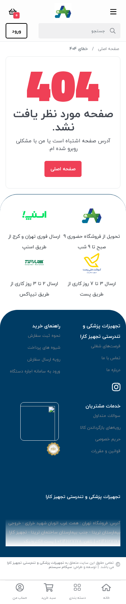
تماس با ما (111, 358)
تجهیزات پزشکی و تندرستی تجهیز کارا (35, 563)
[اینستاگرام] (116, 387)
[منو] (113, 12)
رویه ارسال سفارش (43, 359)
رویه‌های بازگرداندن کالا (100, 427)
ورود (16, 31)
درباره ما (113, 370)
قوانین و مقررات (105, 451)
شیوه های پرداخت (44, 347)
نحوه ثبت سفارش (44, 335)
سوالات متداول (106, 415)
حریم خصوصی (107, 439)
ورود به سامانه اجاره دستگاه (35, 371)
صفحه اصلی (108, 48)
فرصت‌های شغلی (105, 346)
